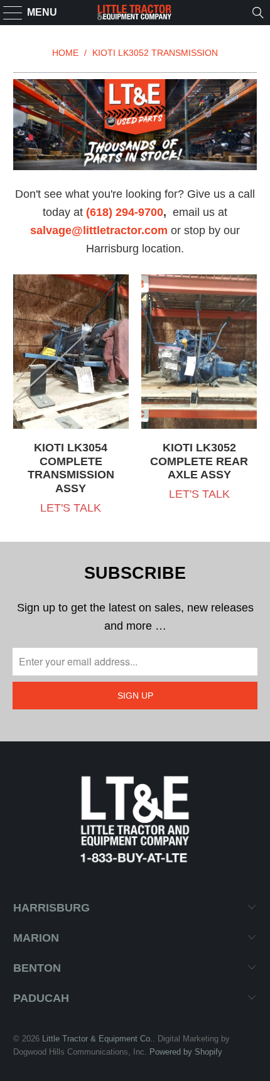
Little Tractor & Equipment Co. (97, 1038)
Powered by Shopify (185, 1052)
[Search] (258, 12)
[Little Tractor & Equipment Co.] (135, 12)
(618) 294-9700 (124, 212)
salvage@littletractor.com (99, 230)
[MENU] (7, 12)
